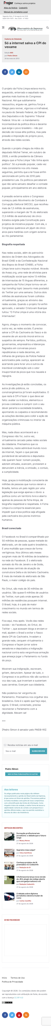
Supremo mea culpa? (25, 850)
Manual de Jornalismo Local (16, 12)
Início (4, 978)
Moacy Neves (24, 841)
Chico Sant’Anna (25, 853)
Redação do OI (24, 867)
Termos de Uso (18, 978)
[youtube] (19, 1015)
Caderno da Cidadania (13, 39)
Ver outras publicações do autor (23, 774)
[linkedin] (19, 72)
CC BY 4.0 (18, 997)
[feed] (26, 1015)
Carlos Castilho (25, 901)
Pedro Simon (12, 56)
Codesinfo (23, 8)
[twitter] (12, 72)
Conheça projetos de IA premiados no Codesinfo (27, 863)
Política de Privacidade (12, 981)
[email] (26, 72)
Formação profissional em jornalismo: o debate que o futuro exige (31, 835)
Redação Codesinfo (26, 884)
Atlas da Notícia (10, 8)
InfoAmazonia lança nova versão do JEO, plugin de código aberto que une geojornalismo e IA (31, 879)
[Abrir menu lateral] (3, 27)
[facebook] (5, 72)
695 (11, 53)
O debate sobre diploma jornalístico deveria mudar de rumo (29, 895)
